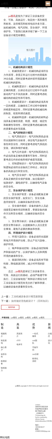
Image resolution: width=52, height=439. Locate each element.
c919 (18, 340)
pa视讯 (4, 3)
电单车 (19, 344)
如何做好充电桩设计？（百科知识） (30, 301)
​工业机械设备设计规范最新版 (27, 296)
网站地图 (5, 437)
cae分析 (35, 354)
